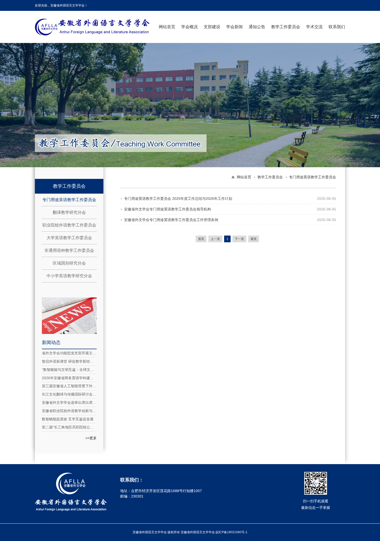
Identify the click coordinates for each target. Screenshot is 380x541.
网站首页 (167, 27)
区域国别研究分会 (69, 263)
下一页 (239, 239)
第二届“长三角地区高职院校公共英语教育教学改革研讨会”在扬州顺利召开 (69, 427)
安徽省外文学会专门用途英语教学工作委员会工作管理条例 (171, 220)
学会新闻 (234, 27)
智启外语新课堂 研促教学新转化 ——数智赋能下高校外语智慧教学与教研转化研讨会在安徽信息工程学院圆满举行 (69, 361)
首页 (201, 239)
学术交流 (314, 27)
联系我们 (337, 27)
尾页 (253, 239)
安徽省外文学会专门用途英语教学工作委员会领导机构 (167, 209)
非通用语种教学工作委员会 (69, 250)
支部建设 (212, 27)
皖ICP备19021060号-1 (231, 532)
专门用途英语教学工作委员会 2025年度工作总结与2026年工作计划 (178, 198)
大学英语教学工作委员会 (69, 238)
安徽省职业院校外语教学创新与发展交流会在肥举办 (69, 411)
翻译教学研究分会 (69, 212)
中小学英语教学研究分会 (69, 276)
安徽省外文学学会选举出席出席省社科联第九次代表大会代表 (69, 402)
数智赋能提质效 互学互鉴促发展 (68, 419)
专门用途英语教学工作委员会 (69, 200)
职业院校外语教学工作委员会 (69, 225)
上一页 (215, 239)
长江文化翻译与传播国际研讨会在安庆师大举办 (69, 394)
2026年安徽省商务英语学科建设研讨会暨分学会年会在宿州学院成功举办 (69, 378)
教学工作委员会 (285, 27)
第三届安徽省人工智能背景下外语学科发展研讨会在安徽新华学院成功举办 (69, 386)
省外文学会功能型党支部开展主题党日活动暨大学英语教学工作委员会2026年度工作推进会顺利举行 (69, 353)
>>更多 (91, 438)
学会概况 (189, 27)
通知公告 (257, 27)
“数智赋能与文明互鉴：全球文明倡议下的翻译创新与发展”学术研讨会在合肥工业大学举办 (69, 370)
